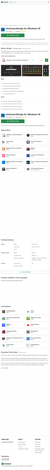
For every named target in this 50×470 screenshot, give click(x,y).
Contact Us (20, 446)
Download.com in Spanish (23, 449)
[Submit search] (10, 2)
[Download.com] (4, 2)
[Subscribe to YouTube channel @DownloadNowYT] (8, 459)
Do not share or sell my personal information (39, 449)
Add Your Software (22, 444)
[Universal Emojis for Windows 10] (3, 29)
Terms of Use (37, 444)
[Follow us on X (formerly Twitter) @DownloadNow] (5, 459)
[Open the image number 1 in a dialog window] (32, 70)
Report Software (26, 272)
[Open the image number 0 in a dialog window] (11, 70)
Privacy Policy (37, 442)
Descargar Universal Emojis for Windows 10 (11, 280)
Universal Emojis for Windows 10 (23, 28)
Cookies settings (38, 452)
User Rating (18, 31)
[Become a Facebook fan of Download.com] (3, 459)
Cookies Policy (38, 446)
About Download (21, 442)
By (9, 31)
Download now (14, 35)
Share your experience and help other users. (35, 39)
